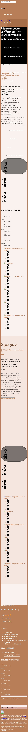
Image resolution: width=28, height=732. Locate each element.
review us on (6, 621)
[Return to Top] (2, 713)
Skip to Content (5, 21)
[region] (14, 166)
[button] (14, 166)
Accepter (3, 730)
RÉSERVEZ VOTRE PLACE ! (7, 398)
